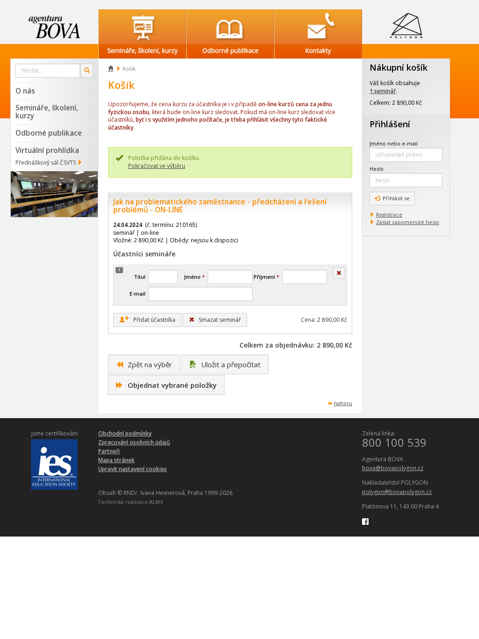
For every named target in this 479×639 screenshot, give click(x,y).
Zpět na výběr (149, 364)
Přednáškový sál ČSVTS (45, 163)
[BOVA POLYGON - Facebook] (365, 521)
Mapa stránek (116, 460)
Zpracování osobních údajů (134, 442)
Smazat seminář (219, 320)
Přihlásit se (396, 198)
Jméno (194, 276)
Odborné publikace (48, 133)
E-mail (137, 293)
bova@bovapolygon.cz (392, 468)
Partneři (109, 451)
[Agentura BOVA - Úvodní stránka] (54, 26)
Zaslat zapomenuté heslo (407, 221)
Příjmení (266, 276)
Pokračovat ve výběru (156, 166)
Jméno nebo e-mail (394, 143)
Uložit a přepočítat (230, 364)
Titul (139, 276)
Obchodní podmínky (125, 433)
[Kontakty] (318, 26)
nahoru (343, 403)
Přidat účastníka (150, 319)
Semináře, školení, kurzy (46, 111)
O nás (25, 90)
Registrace (389, 214)
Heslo (377, 168)
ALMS (156, 501)
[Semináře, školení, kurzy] (142, 26)
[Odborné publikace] (230, 26)
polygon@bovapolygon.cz (397, 492)
